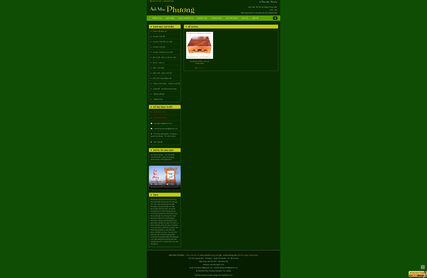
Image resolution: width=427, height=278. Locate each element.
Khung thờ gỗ (159, 37)
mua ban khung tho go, (167, 211)
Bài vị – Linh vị (158, 63)
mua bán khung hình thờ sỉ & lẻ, (162, 213)
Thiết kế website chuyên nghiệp (206, 275)
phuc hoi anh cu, (172, 223)
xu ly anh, (154, 227)
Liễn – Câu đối (158, 68)
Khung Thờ (202, 18)
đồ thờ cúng (243, 255)
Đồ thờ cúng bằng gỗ (162, 78)
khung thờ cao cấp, (168, 204)
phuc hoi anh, (166, 225)
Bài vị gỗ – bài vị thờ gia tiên (164, 57)
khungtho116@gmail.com (163, 123)
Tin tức (245, 18)
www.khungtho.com (217, 265)
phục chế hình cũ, (164, 227)
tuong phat (155, 237)
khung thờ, (163, 199)
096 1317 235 (156, 1)
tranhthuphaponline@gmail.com (166, 129)
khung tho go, (172, 199)
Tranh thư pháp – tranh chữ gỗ (166, 84)
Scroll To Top (423, 267)
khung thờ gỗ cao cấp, (166, 206)
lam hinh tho (162, 234)
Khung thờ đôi (159, 47)
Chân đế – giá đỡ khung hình (165, 89)
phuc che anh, (169, 232)
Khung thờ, (155, 199)
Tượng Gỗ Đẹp (159, 94)
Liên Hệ (255, 18)
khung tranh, (164, 209)
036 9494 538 (169, 1)
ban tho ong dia (163, 241)
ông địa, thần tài (165, 237)
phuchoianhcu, (160, 230)
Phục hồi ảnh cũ (185, 18)
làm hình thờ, (170, 230)
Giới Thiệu (170, 18)
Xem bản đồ (157, 142)
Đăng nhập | (266, 1)
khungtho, (154, 206)
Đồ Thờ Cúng (232, 18)
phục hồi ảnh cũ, (160, 223)
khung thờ (214, 255)
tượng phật (171, 234)
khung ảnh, (155, 209)
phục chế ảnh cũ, (157, 232)
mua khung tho (167, 216)
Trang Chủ (157, 18)
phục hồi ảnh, (156, 225)
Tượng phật (216, 18)
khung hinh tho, (167, 202)
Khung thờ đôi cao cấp (163, 52)
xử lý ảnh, (174, 225)
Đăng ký (274, 1)
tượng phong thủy (164, 239)
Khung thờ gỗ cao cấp (162, 42)
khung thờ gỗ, (156, 202)
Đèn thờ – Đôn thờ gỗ (162, 73)
